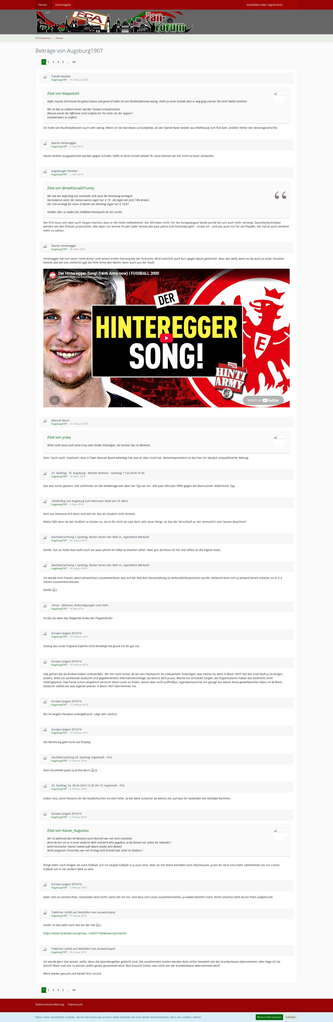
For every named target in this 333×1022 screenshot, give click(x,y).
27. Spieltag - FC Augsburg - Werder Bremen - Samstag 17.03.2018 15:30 (97, 473)
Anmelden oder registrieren (265, 5)
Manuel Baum (60, 420)
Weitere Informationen (269, 1017)
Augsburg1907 (59, 79)
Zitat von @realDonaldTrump (70, 188)
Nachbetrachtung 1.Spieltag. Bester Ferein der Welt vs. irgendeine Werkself (100, 537)
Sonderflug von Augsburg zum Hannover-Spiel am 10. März (89, 501)
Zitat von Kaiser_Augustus (68, 830)
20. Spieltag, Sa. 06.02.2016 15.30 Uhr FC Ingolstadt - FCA (87, 785)
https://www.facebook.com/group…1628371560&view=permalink (84, 933)
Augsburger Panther (64, 171)
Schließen (291, 1017)
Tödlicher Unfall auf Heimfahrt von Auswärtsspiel (83, 912)
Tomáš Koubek (60, 76)
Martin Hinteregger (63, 143)
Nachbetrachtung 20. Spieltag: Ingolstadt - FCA (81, 757)
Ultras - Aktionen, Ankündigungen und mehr (80, 605)
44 (74, 62)
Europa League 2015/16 (66, 633)
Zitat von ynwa (59, 437)
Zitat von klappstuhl (63, 93)
